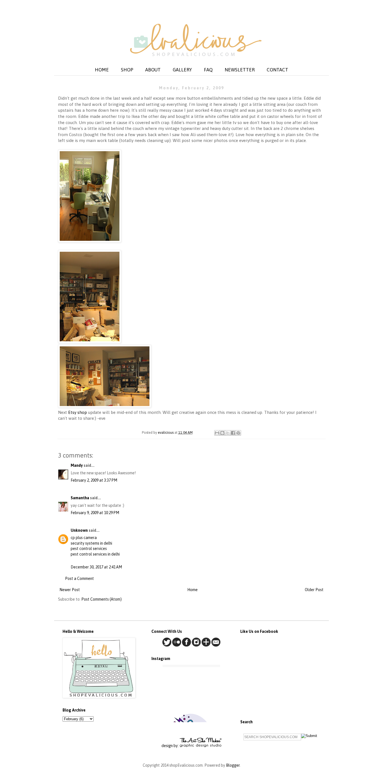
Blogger (233, 765)
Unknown (79, 530)
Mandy (77, 465)
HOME (102, 70)
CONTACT (277, 70)
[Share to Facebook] (233, 433)
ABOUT (153, 70)
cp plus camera (84, 537)
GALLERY (182, 70)
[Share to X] (227, 433)
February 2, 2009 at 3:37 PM (94, 480)
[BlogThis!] (222, 433)
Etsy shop (78, 412)
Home (192, 589)
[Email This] (217, 433)
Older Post (314, 589)
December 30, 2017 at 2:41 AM (96, 567)
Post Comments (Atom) (101, 599)
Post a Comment (79, 578)
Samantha (80, 498)
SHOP (127, 70)
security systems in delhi (91, 543)
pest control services (89, 548)
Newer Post (69, 589)
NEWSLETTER (240, 70)
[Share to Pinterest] (238, 433)
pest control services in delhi (95, 554)
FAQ (208, 70)
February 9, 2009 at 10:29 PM (95, 512)
